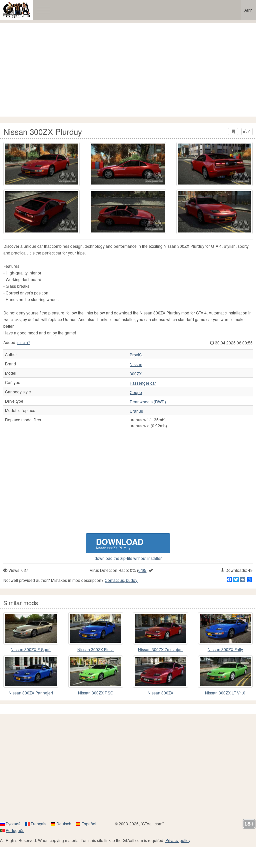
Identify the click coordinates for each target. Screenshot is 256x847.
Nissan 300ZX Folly (225, 649)
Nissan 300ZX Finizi (95, 649)
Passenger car (143, 383)
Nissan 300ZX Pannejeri (31, 692)
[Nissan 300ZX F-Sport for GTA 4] (30, 628)
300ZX (136, 373)
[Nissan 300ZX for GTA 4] (160, 671)
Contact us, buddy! (121, 580)
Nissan (136, 364)
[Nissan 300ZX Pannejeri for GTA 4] (30, 671)
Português (15, 830)
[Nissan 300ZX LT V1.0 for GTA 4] (225, 671)
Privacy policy (177, 840)
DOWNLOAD (119, 543)
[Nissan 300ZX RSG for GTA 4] (95, 671)
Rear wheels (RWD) (148, 401)
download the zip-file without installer (128, 558)
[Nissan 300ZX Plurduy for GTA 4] (41, 164)
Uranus (136, 411)
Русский (13, 823)
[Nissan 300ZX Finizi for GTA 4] (95, 628)
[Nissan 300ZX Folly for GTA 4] (225, 628)
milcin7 (23, 342)
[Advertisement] (128, 70)
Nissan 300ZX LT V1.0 (225, 692)
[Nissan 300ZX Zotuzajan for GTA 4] (160, 628)
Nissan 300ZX (160, 692)
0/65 (142, 570)
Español (88, 823)
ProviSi (136, 354)
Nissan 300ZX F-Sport (31, 649)
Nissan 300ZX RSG (95, 692)
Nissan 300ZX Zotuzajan (160, 649)
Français (38, 823)
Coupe (136, 392)
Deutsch (63, 823)
